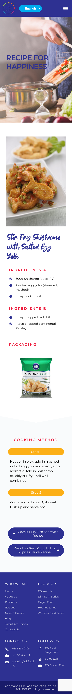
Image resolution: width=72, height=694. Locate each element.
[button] (66, 8)
